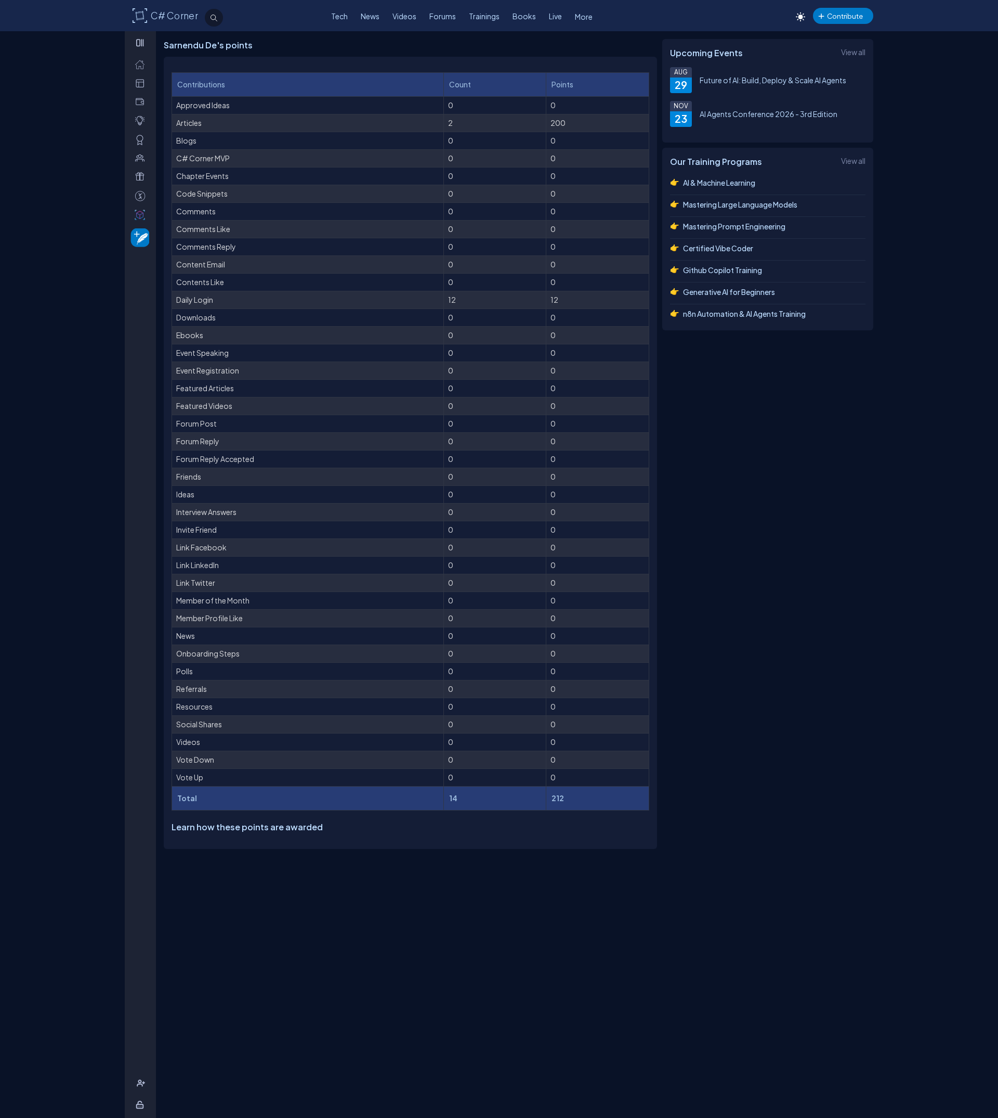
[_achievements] (142, 139)
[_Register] (142, 1083)
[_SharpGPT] (142, 214)
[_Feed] (142, 64)
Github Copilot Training (722, 270)
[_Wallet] (142, 102)
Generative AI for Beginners (729, 292)
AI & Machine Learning (719, 182)
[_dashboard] (142, 83)
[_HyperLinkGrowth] (138, 237)
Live (555, 16)
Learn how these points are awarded (247, 826)
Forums (442, 16)
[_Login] (141, 1104)
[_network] (142, 158)
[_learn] (142, 120)
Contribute (845, 15)
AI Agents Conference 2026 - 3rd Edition (768, 114)
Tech (339, 16)
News (370, 16)
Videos (404, 16)
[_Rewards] (142, 195)
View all (853, 52)
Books (524, 16)
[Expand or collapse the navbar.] (141, 42)
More (584, 16)
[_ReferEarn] (142, 177)
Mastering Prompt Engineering (734, 226)
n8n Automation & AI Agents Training (744, 313)
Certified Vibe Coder (718, 248)
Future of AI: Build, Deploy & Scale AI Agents (773, 80)
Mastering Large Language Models (740, 204)
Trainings (484, 16)
